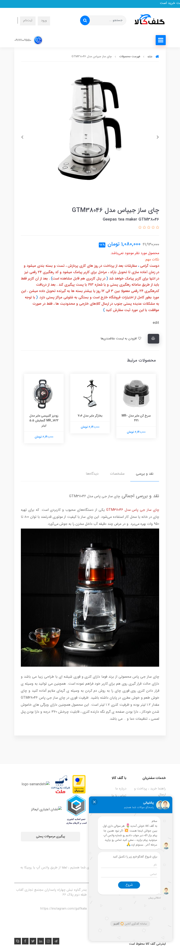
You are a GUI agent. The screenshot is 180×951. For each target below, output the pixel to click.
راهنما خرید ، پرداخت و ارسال (150, 791)
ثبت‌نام (27, 20)
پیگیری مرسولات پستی (50, 836)
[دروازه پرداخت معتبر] (79, 784)
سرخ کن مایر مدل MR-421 (136, 418)
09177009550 (23, 40)
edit (156, 323)
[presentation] (158, 137)
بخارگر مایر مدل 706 (90, 415)
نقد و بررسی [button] (144, 473)
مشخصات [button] (117, 473)
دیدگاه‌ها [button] (92, 473)
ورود (44, 20)
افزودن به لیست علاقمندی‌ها (119, 338)
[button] (157, 227)
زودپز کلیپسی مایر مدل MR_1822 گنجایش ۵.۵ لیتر (43, 420)
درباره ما (120, 788)
